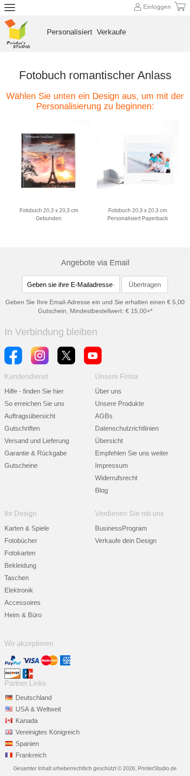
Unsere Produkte (119, 403)
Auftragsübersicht (29, 416)
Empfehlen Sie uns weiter (131, 453)
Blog (101, 490)
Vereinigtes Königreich (47, 732)
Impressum (111, 465)
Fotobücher (20, 540)
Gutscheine (21, 465)
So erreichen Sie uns (34, 403)
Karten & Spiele (26, 528)
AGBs (104, 416)
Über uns (108, 391)
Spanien (27, 743)
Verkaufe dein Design (125, 540)
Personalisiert (69, 32)
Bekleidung (20, 565)
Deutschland (33, 697)
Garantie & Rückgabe (35, 453)
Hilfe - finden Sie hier (34, 391)
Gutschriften (22, 428)
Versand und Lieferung (36, 440)
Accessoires (22, 602)
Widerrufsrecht (116, 478)
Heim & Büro (23, 615)
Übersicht (109, 440)
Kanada (26, 720)
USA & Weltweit (38, 709)
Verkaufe (111, 32)
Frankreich (30, 755)
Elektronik (18, 590)
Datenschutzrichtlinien (127, 428)
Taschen (16, 577)
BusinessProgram (121, 528)
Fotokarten (19, 553)
